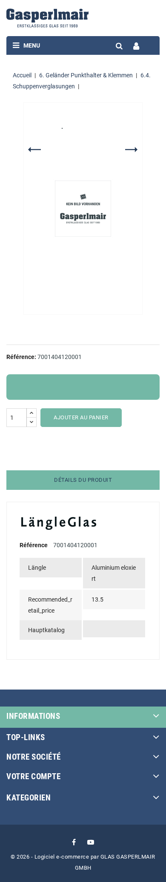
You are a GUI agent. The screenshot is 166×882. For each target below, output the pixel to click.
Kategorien (28, 798)
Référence (34, 545)
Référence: (21, 356)
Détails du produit (83, 480)
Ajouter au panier (81, 417)
